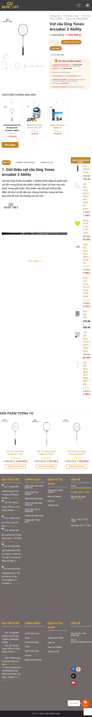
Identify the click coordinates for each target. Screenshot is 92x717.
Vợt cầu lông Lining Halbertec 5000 (46, 452)
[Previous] (5, 38)
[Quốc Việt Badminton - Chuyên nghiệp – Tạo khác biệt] (10, 5)
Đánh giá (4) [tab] (46, 162)
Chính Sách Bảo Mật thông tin (33, 504)
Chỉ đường (15, 498)
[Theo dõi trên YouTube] (73, 682)
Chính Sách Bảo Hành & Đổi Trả (34, 487)
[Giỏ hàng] (87, 5)
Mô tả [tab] (6, 162)
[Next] (40, 38)
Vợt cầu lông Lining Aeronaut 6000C (77, 452)
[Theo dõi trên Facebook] (73, 669)
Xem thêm (33, 261)
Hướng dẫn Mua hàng (34, 515)
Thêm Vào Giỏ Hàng (71, 42)
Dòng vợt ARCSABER (77, 18)
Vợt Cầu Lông (71, 15)
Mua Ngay (10, 144)
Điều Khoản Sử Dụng (34, 498)
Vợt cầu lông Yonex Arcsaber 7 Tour (15, 452)
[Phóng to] (5, 56)
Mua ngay (56, 48)
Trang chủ (55, 15)
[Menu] (79, 5)
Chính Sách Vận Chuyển (31, 493)
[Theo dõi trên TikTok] (73, 676)
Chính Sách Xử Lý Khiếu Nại (32, 510)
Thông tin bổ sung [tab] (25, 162)
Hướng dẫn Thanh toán (32, 521)
